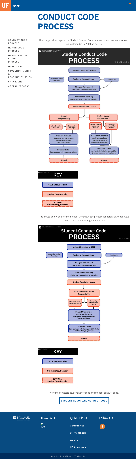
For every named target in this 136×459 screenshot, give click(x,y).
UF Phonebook (78, 432)
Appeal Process (19, 86)
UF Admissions (78, 447)
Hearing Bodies (19, 66)
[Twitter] (102, 426)
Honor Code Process (16, 49)
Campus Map (77, 425)
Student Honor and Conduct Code (84, 400)
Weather (74, 440)
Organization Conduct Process (17, 58)
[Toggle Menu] (130, 4)
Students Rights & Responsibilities (20, 73)
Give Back (48, 418)
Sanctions (15, 81)
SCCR (15, 6)
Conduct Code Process (17, 41)
